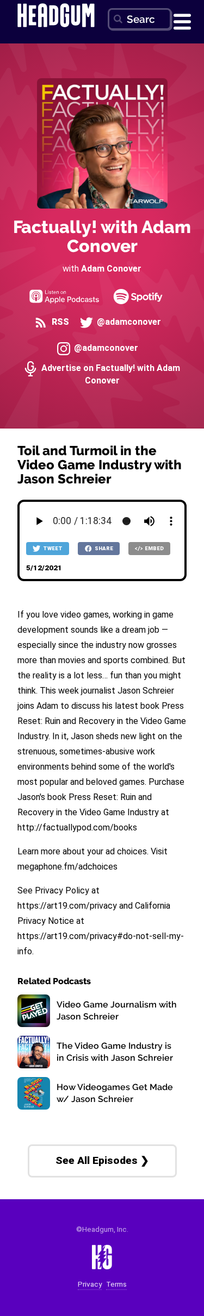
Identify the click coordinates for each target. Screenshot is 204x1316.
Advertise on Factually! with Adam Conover (109, 374)
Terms (116, 1284)
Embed (154, 548)
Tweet (52, 548)
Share (103, 548)
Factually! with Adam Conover (102, 236)
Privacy (90, 1284)
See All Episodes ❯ (102, 1160)
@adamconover (128, 322)
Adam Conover (111, 268)
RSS (59, 322)
